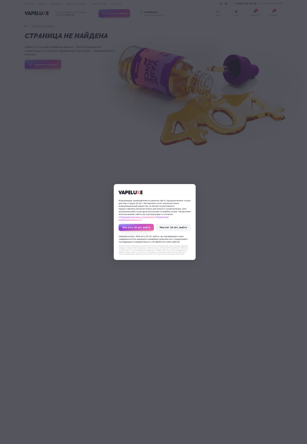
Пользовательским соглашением (137, 217)
